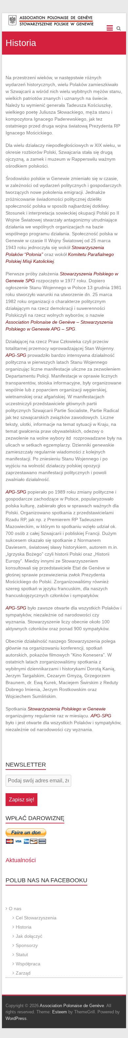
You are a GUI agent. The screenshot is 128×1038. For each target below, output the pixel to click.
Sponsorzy (27, 945)
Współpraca (28, 963)
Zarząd (23, 973)
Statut (22, 954)
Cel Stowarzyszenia (36, 917)
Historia (24, 927)
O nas (15, 908)
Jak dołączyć (29, 936)
